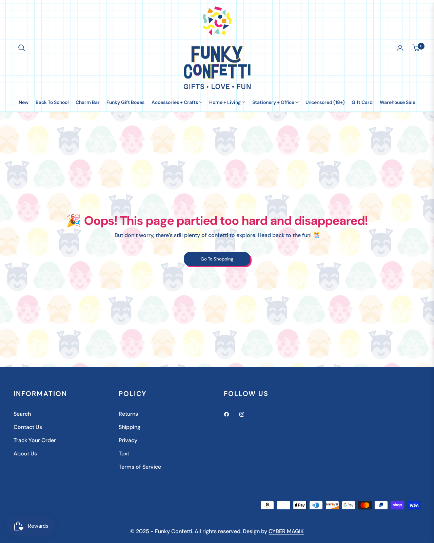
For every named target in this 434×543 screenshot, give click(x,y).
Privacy (128, 440)
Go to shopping (217, 259)
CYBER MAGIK (286, 531)
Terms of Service (140, 466)
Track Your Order (35, 440)
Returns (128, 413)
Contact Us (28, 427)
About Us (25, 453)
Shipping (129, 427)
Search (22, 413)
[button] (22, 48)
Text (124, 453)
